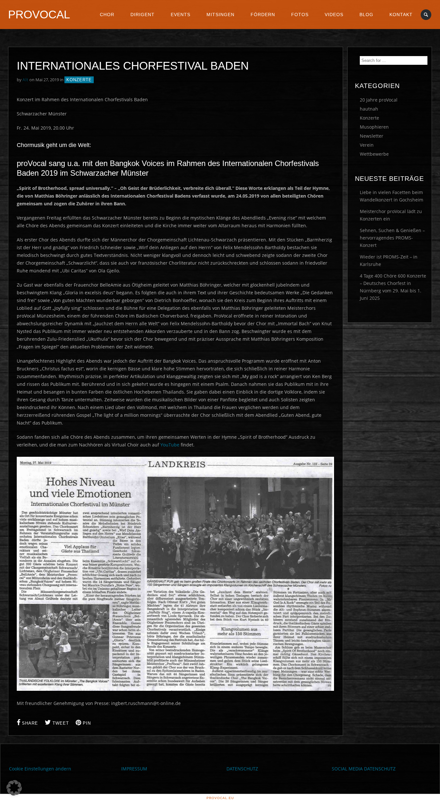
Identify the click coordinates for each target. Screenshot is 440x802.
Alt (25, 80)
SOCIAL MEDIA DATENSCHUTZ (364, 769)
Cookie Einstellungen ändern (40, 769)
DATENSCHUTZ (242, 769)
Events (180, 14)
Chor (107, 14)
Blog (366, 14)
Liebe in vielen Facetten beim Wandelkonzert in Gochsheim (391, 196)
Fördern (263, 14)
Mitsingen (220, 14)
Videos (334, 14)
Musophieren (374, 127)
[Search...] (426, 14)
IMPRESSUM (134, 769)
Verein (367, 145)
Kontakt (401, 14)
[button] (14, 788)
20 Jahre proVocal (378, 100)
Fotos (300, 14)
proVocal (39, 14)
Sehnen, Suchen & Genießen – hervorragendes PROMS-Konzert (392, 237)
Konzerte (79, 79)
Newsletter (371, 136)
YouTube (169, 445)
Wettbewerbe (374, 154)
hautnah (369, 109)
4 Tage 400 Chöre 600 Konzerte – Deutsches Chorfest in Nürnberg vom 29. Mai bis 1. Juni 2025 (393, 287)
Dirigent (142, 14)
